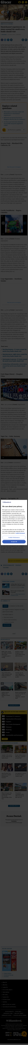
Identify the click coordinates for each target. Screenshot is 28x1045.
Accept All (14, 542)
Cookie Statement (20, 533)
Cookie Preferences (14, 537)
